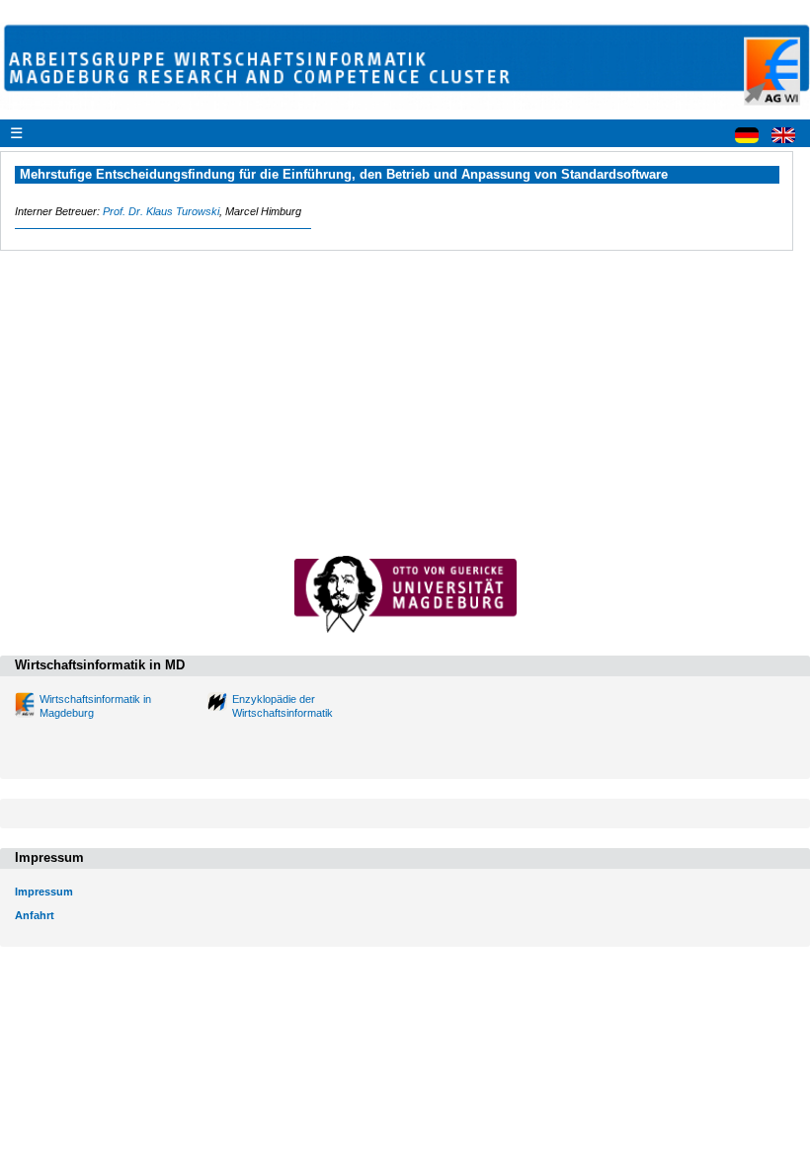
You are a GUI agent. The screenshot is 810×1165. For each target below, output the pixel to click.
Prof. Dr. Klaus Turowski (161, 211)
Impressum (44, 891)
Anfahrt (34, 915)
